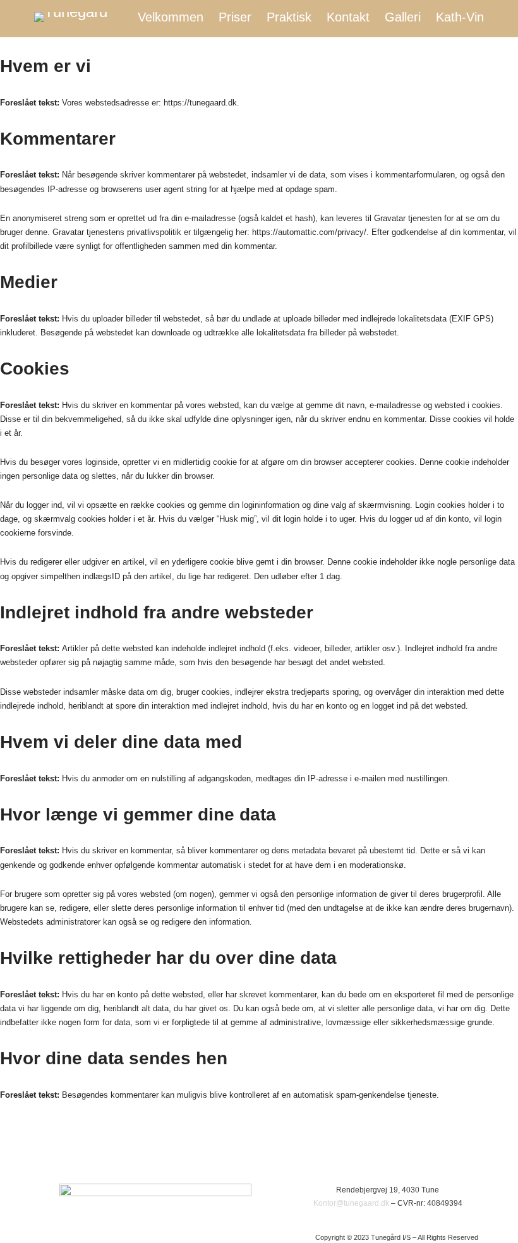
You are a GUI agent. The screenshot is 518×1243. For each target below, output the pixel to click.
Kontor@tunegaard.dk (351, 1203)
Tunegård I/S (498, 1237)
